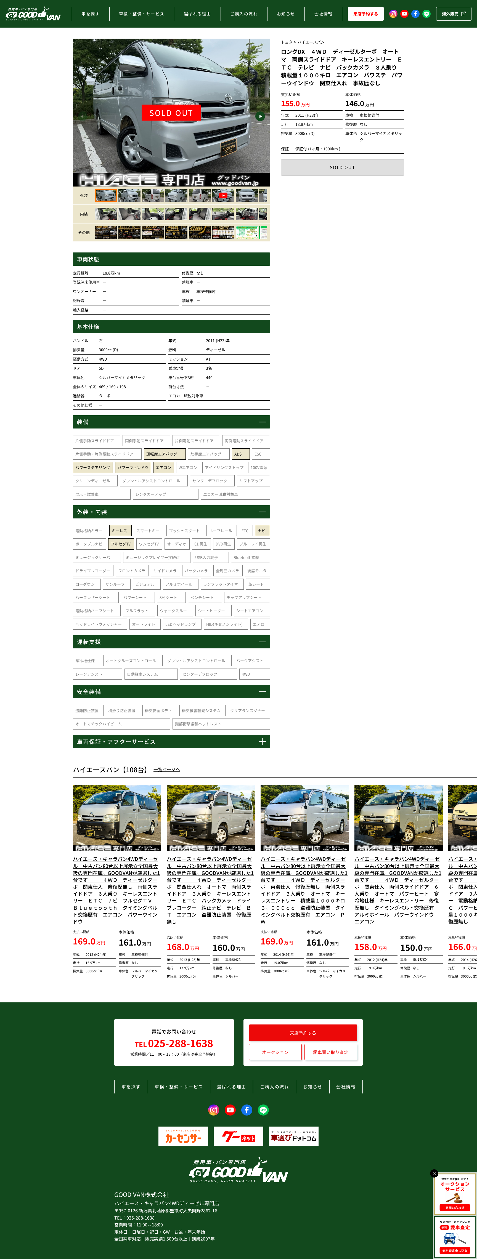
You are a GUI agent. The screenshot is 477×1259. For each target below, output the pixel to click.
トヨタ (287, 42)
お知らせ (286, 14)
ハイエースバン (311, 42)
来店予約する (365, 14)
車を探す (90, 14)
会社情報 (323, 14)
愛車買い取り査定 (330, 1052)
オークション (275, 1052)
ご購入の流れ (244, 14)
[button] (82, 116)
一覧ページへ (166, 769)
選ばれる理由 (197, 14)
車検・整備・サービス (142, 14)
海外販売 (450, 14)
